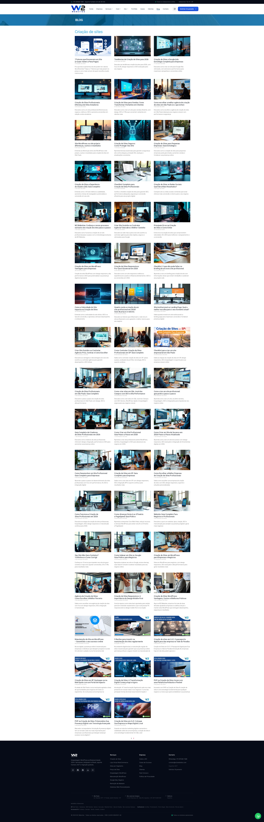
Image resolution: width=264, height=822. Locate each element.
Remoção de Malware (117, 783)
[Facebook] (78, 770)
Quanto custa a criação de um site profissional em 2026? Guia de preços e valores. (126, 309)
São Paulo (75, 807)
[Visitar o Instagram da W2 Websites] (175, 9)
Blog (158, 9)
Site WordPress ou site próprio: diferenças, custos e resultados (88, 144)
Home (91, 9)
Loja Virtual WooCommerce (119, 762)
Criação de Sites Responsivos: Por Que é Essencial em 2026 (126, 267)
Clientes (151, 9)
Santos (96, 807)
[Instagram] (73, 770)
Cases (142, 9)
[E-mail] (93, 770)
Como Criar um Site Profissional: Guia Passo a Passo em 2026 (127, 433)
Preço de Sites (115, 769)
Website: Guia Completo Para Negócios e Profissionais (166, 515)
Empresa (99, 9)
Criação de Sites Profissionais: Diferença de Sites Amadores (87, 103)
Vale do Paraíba (117, 807)
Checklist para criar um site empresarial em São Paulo (165, 351)
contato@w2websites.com (177, 762)
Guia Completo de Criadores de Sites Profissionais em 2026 (87, 433)
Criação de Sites (115, 759)
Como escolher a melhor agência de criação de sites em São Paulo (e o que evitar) (172, 103)
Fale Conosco (143, 773)
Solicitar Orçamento (187, 9)
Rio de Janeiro (179, 807)
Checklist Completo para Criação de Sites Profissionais (126, 185)
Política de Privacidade (146, 776)
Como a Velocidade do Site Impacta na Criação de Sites (86, 308)
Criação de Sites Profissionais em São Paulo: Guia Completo (87, 392)
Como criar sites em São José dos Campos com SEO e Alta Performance (129, 392)
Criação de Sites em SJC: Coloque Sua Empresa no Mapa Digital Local (128, 722)
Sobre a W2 (143, 759)
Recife (92, 809)
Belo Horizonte (170, 807)
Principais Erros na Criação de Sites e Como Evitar (165, 226)
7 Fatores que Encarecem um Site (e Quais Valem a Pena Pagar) (88, 60)
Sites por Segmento (116, 766)
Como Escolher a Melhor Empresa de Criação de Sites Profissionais (168, 474)
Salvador (87, 809)
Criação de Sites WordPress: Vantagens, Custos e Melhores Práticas (170, 597)
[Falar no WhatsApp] (258, 816)
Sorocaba (101, 807)
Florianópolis (153, 807)
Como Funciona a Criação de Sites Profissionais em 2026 (86, 515)
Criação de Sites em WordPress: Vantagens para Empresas (88, 267)
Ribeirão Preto (108, 807)
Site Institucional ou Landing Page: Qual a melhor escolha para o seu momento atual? (171, 308)
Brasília (97, 809)
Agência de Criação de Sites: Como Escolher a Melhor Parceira (88, 597)
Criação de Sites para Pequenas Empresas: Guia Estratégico (167, 144)
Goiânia (102, 809)
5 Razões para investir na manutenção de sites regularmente (128, 640)
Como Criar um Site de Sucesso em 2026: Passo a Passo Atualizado (168, 433)
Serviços (108, 9)
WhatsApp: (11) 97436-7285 (178, 759)
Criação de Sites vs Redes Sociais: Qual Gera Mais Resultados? (168, 185)
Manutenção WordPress (118, 776)
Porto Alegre (161, 807)
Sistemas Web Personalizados (120, 787)
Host (117, 9)
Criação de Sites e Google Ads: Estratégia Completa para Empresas (168, 60)
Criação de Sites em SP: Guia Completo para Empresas (126, 474)
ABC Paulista (89, 807)
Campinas (82, 807)
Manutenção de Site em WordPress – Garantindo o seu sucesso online (89, 640)
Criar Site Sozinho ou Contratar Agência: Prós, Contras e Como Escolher (91, 351)
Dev (125, 9)
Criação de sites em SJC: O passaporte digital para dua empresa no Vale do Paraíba (172, 640)
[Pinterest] (83, 770)
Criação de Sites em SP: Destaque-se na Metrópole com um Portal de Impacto (91, 681)
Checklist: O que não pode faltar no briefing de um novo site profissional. (169, 267)
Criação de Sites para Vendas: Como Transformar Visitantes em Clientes (129, 103)
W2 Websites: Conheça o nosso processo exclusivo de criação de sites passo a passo (93, 226)
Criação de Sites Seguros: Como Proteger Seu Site (124, 144)
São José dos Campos (129, 807)
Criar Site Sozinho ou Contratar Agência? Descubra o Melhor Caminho (129, 226)
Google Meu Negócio (117, 780)
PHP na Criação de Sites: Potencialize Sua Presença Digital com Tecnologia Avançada (92, 722)
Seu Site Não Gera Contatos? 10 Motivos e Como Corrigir (86, 556)
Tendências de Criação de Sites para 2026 (131, 59)
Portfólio (134, 9)
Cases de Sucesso (145, 762)
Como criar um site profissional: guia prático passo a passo (167, 392)
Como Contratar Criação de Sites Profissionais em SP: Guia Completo (129, 351)
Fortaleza (81, 809)
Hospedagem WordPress (118, 773)
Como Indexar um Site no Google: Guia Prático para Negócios (127, 556)
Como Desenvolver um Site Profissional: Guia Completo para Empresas (91, 474)
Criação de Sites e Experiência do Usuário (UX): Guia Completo (87, 185)
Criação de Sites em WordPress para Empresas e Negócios (167, 556)
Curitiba (147, 807)
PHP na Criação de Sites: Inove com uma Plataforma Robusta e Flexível (168, 681)
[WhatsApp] (88, 770)
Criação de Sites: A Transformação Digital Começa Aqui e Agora (128, 681)
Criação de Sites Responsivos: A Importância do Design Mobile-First (128, 597)
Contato (166, 9)
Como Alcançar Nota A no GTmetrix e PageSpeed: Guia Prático (128, 515)
